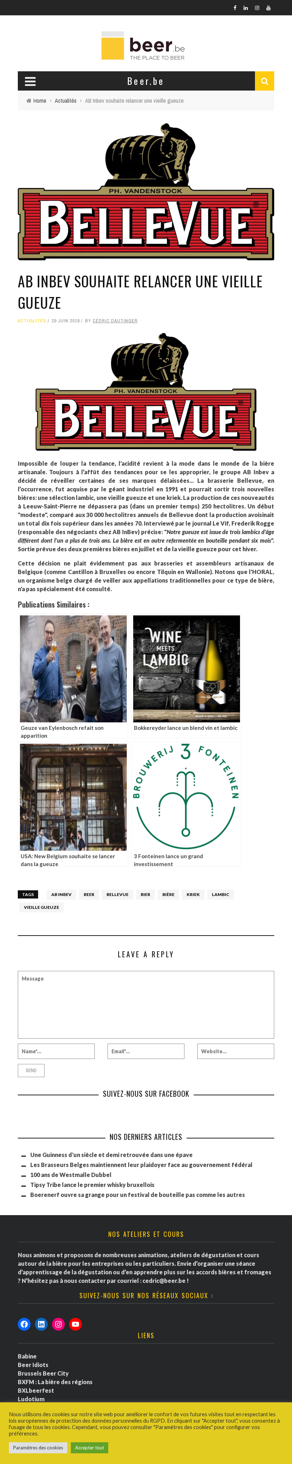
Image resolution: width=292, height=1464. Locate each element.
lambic (220, 894)
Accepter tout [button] (89, 1447)
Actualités (32, 321)
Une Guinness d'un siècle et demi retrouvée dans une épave (111, 1154)
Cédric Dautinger (115, 321)
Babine (27, 1356)
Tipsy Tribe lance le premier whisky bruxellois (92, 1184)
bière (168, 894)
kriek (193, 894)
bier (145, 894)
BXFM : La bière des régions (55, 1381)
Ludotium (31, 1399)
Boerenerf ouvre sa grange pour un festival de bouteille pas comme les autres (137, 1194)
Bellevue (117, 894)
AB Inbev (61, 894)
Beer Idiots (33, 1364)
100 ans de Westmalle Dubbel (70, 1174)
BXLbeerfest (36, 1390)
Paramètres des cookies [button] (38, 1447)
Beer (89, 894)
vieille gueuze (41, 907)
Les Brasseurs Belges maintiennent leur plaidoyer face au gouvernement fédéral (141, 1164)
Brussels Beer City (43, 1373)
